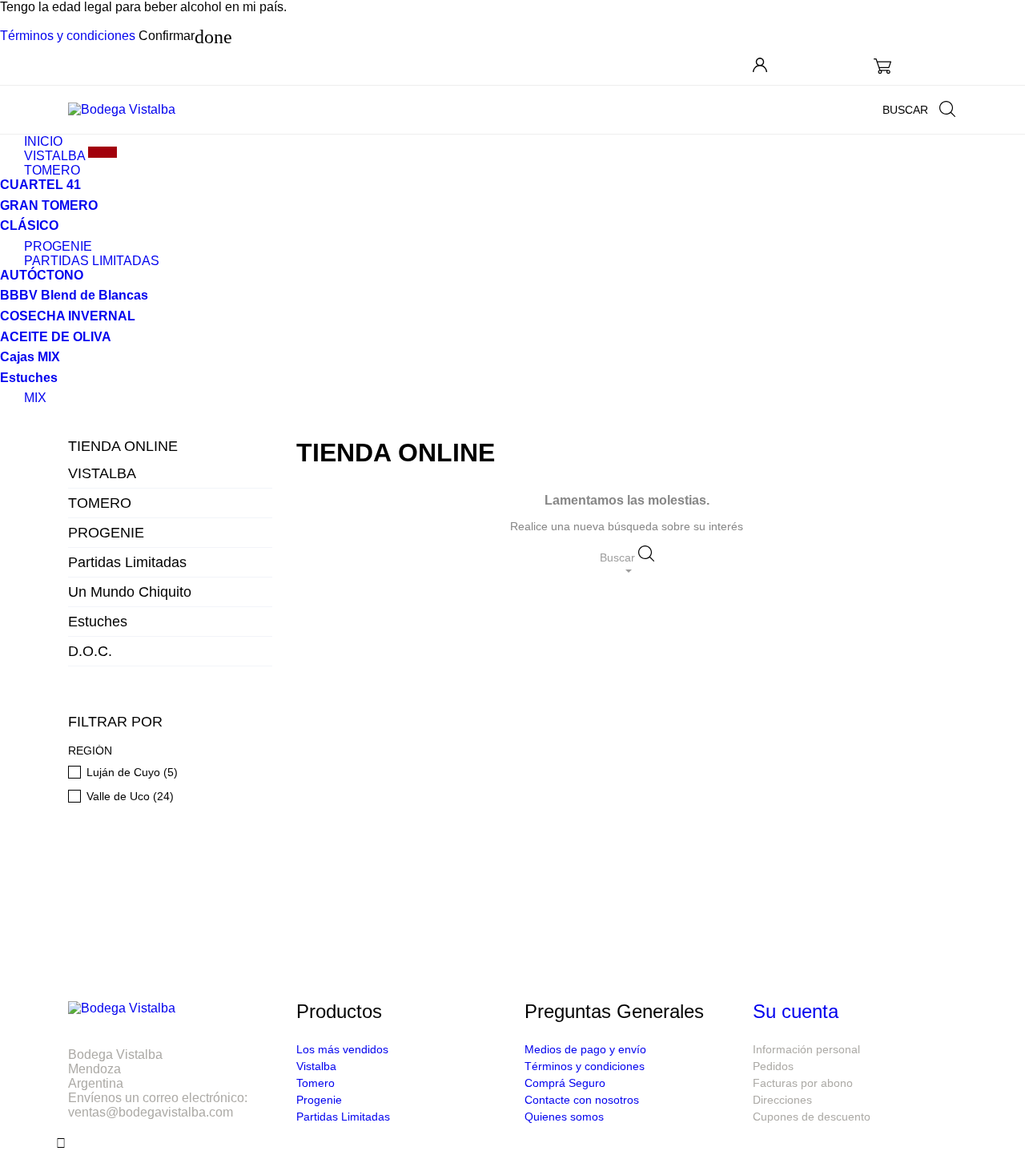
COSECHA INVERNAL (67, 316)
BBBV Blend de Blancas (74, 295)
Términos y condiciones (67, 35)
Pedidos (773, 1066)
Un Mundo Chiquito (129, 592)
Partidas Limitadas (127, 562)
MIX (35, 397)
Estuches (97, 622)
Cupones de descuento (811, 1116)
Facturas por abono (803, 1083)
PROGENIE (106, 533)
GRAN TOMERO (49, 205)
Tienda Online (123, 446)
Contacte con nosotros (582, 1099)
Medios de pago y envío (585, 1049)
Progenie (319, 1099)
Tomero (315, 1083)
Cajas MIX (30, 357)
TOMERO (52, 170)
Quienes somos (564, 1116)
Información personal (806, 1049)
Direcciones (782, 1099)
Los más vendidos (342, 1049)
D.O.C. (90, 651)
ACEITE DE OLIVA (55, 337)
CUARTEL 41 (40, 184)
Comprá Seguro (565, 1083)
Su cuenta (795, 1011)
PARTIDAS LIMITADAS (91, 261)
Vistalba (316, 1066)
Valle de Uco (130, 796)
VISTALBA (102, 473)
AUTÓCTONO (41, 275)
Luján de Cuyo (132, 772)
